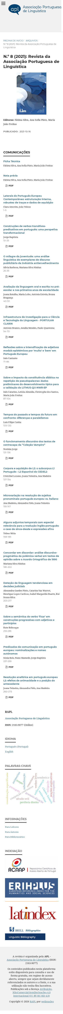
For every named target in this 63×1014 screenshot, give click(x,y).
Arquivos (32, 40)
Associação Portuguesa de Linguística (28, 959)
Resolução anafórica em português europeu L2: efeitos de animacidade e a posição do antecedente (30, 680)
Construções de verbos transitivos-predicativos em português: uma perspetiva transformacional (30, 229)
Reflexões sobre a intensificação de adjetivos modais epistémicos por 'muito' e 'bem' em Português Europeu (31, 350)
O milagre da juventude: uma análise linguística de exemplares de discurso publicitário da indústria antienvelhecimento (31, 260)
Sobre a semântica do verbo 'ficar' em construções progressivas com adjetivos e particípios (28, 620)
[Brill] (25, 939)
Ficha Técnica (11, 161)
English (9, 751)
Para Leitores (12, 826)
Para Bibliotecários (15, 836)
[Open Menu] (3, 3)
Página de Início (13, 40)
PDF (10, 185)
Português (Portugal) (16, 746)
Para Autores (11, 831)
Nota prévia (10, 175)
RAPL (33, 1001)
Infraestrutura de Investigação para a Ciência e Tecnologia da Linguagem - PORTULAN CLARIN (31, 320)
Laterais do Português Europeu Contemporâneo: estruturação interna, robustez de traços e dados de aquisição (28, 199)
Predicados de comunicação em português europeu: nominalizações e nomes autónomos (30, 650)
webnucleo (47, 1001)
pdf (10, 431)
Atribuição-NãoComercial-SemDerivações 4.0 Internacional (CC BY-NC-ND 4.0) (32, 992)
